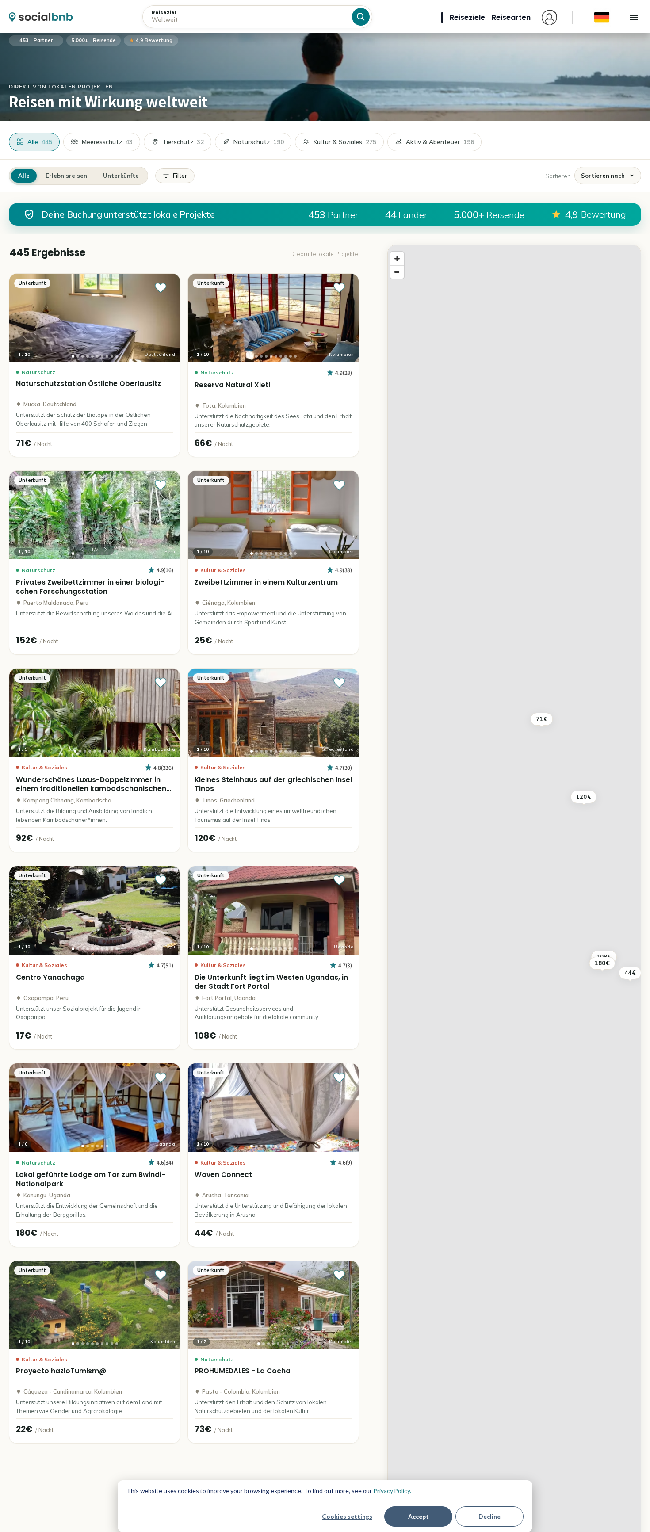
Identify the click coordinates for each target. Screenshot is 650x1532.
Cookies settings (347, 1516)
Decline (489, 1516)
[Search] (361, 17)
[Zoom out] (397, 272)
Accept (418, 1516)
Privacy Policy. (392, 1490)
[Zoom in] (397, 258)
